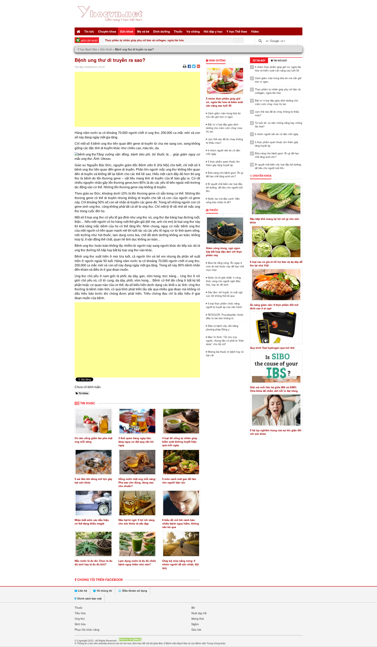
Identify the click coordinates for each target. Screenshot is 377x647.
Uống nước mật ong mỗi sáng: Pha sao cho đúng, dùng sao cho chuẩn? (137, 482)
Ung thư (80, 618)
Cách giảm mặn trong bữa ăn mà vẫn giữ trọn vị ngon (223, 115)
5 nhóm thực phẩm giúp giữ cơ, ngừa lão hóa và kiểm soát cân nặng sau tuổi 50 (224, 102)
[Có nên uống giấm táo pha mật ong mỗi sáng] (94, 421)
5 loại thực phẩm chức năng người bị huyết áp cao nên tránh (224, 305)
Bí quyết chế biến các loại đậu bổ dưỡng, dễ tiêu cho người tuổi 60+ (224, 187)
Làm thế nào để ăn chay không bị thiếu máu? (224, 140)
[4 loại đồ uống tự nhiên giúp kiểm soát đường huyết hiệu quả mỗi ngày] (181, 421)
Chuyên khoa (107, 31)
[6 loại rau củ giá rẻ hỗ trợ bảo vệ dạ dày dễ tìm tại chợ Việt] (276, 241)
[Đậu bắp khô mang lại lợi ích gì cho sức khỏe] (276, 198)
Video (255, 31)
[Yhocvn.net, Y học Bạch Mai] (111, 25)
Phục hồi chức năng (87, 629)
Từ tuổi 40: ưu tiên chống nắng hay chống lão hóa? (278, 124)
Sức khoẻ (126, 31)
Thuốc (178, 31)
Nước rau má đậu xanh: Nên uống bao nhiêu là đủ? (223, 200)
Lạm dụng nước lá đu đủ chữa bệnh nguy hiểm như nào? (137, 562)
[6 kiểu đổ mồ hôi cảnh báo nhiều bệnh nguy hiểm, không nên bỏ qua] (181, 503)
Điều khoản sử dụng (134, 590)
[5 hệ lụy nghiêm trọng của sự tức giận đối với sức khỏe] (276, 410)
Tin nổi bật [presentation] (280, 60)
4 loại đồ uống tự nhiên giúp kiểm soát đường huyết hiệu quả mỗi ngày (179, 441)
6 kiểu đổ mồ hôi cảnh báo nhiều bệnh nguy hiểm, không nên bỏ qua (180, 523)
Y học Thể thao (236, 31)
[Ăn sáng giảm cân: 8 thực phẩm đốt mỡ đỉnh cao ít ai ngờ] (276, 284)
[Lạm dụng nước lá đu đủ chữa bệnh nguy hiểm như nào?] (137, 544)
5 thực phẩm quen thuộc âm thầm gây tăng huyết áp (223, 163)
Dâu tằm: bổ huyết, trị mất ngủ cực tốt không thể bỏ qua (224, 294)
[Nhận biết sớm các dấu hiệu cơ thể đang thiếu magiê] (94, 503)
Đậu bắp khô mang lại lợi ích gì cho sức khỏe (274, 220)
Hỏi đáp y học (213, 31)
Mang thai (197, 618)
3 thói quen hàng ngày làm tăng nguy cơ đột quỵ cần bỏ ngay (136, 441)
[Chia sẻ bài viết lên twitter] (194, 66)
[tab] (259, 60)
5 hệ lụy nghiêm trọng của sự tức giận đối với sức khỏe (275, 432)
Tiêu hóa (80, 613)
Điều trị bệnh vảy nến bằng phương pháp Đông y (222, 327)
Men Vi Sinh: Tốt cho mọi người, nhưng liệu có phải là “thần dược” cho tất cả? (225, 340)
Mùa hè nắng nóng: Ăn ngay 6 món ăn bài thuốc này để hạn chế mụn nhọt (225, 266)
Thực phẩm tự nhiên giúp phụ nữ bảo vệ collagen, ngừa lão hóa (144, 40)
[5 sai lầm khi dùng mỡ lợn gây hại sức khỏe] (94, 462)
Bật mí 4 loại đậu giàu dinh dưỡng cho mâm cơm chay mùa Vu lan (224, 127)
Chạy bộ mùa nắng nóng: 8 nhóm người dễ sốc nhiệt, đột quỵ (180, 564)
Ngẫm (195, 624)
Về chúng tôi (104, 590)
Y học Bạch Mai (87, 49)
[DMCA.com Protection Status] (130, 640)
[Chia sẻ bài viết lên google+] (198, 66)
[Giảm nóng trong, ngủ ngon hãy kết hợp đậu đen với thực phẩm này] (225, 230)
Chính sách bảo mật (89, 598)
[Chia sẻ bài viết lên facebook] (189, 66)
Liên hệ (82, 590)
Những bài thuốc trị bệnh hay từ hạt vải (225, 353)
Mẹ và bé (143, 31)
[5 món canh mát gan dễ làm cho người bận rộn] (181, 462)
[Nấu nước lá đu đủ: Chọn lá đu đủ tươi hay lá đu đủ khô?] (94, 544)
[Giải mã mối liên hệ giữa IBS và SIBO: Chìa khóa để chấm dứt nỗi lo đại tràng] (276, 367)
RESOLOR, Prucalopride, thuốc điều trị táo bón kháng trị (224, 316)
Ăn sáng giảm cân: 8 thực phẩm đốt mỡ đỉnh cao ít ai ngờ (274, 306)
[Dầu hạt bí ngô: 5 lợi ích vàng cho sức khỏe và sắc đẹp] (137, 503)
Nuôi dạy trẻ (199, 613)
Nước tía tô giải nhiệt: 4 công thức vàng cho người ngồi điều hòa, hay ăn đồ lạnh (223, 281)
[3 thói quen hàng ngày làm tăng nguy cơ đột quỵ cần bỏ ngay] (137, 421)
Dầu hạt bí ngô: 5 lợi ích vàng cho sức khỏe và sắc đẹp (136, 521)
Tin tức (89, 31)
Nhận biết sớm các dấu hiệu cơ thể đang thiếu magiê (92, 521)
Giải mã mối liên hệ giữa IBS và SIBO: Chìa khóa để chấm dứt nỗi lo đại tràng (274, 389)
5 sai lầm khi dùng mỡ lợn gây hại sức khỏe (93, 480)
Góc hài (196, 629)
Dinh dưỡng (161, 31)
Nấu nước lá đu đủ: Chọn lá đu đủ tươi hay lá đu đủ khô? (93, 562)
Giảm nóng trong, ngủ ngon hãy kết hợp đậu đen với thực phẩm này (224, 251)
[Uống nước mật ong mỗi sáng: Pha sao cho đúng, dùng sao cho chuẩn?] (137, 462)
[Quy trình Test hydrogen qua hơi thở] (276, 327)
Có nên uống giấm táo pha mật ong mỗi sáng (93, 439)
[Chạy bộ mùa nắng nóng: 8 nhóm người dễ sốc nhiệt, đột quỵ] (181, 544)
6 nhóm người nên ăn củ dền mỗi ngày (223, 152)
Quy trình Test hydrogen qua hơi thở (272, 348)
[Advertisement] (137, 99)
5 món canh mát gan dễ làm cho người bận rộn (179, 480)
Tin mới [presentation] (260, 60)
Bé (193, 608)
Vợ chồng (193, 31)
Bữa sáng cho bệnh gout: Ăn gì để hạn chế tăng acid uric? (224, 174)
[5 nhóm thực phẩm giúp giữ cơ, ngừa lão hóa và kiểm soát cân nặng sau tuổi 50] (225, 81)
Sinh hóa (80, 624)
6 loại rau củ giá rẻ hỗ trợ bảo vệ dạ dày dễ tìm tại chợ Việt (276, 263)
